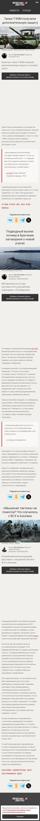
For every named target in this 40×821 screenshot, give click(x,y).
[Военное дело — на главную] (20, 3)
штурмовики (9, 774)
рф (23, 204)
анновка (7, 770)
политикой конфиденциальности (13, 812)
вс (19, 204)
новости (14, 10)
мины (6, 208)
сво (29, 204)
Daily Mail (34, 349)
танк (12, 204)
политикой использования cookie (18, 810)
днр (20, 774)
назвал (35, 636)
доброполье (20, 770)
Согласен (20, 816)
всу (30, 770)
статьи (27, 10)
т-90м (5, 204)
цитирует (9, 173)
